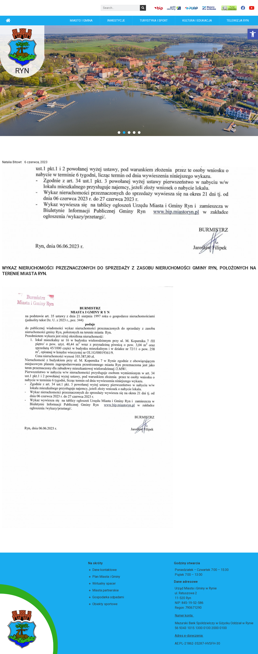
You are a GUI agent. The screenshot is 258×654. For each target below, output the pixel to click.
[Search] (143, 8)
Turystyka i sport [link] (154, 20)
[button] (119, 132)
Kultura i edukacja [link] (197, 20)
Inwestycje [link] (116, 20)
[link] (253, 34)
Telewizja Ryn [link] (238, 20)
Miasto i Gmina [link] (81, 20)
